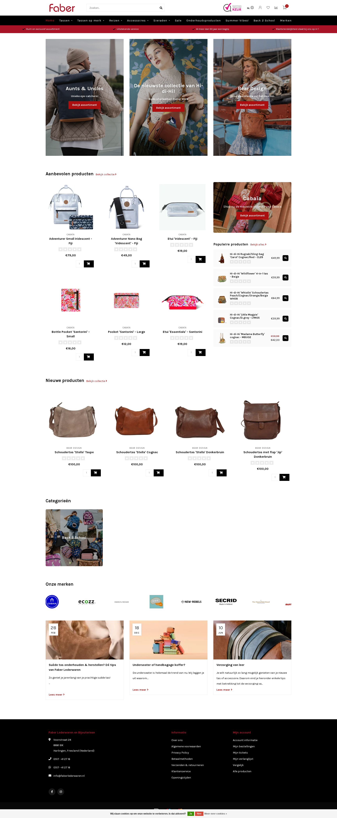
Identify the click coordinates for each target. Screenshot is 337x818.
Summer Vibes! (237, 20)
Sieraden (160, 20)
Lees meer (56, 694)
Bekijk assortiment (84, 105)
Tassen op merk (89, 20)
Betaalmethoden (182, 759)
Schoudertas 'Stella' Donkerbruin (200, 452)
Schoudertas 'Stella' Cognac (137, 452)
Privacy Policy (180, 752)
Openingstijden (181, 777)
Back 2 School (264, 20)
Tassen (64, 20)
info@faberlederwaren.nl (69, 775)
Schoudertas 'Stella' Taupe (74, 452)
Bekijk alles (257, 244)
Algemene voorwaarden (186, 746)
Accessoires (136, 20)
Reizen (114, 20)
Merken (286, 20)
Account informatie (245, 740)
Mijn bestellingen (244, 746)
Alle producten (242, 771)
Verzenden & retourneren (187, 765)
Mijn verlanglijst (243, 759)
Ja (190, 813)
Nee (199, 813)
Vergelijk (238, 765)
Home (50, 20)
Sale (178, 20)
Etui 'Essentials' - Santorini (182, 332)
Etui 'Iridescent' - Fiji (182, 239)
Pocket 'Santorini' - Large (126, 332)
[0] (284, 8)
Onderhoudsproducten (203, 20)
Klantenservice (181, 771)
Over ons (177, 740)
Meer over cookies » (215, 813)
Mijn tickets (240, 752)
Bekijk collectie (105, 174)
